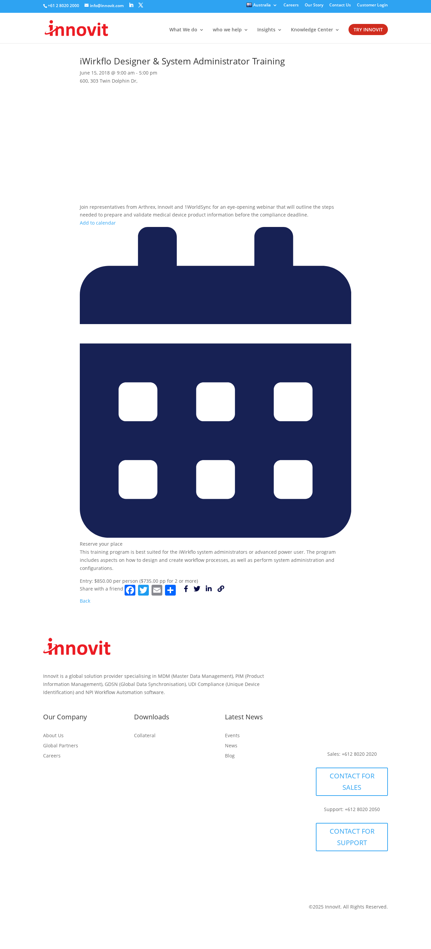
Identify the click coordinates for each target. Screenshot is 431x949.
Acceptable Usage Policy (86, 908)
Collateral (145, 736)
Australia (262, 5)
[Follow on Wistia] (357, 677)
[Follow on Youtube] (366, 719)
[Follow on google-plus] (348, 732)
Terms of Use (106, 918)
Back (85, 601)
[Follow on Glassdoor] (375, 677)
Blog (230, 756)
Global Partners (60, 746)
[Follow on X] (338, 677)
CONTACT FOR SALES (352, 781)
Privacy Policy (138, 908)
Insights (266, 30)
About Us (53, 736)
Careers (291, 5)
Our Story (314, 5)
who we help (227, 30)
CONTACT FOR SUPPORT (352, 837)
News (231, 746)
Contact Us (340, 5)
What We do (183, 30)
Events (232, 736)
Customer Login (372, 5)
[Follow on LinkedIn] (320, 677)
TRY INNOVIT (368, 30)
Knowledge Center (312, 30)
